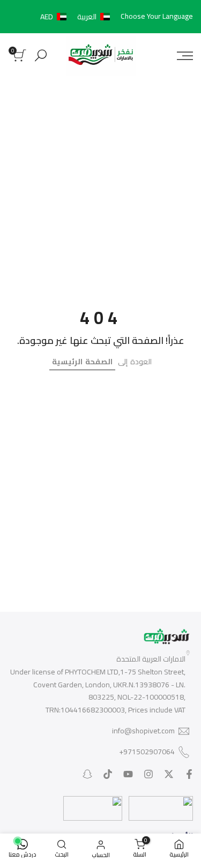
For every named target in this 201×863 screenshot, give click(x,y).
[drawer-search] (41, 55)
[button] (77, 16)
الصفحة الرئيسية (82, 362)
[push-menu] (185, 55)
